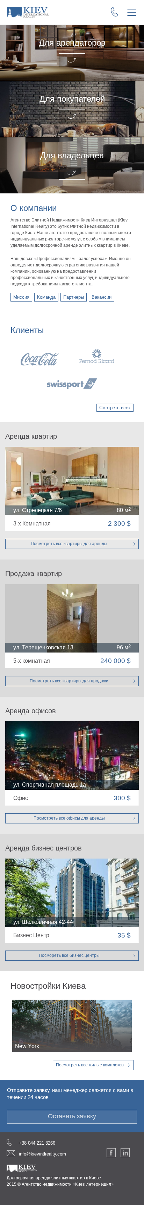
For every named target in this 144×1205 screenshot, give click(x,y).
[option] (72, 369)
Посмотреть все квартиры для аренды (69, 543)
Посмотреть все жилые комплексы (90, 1064)
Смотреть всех (115, 407)
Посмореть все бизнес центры (69, 955)
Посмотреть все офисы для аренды (69, 818)
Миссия (21, 297)
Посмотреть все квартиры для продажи (69, 680)
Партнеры (73, 297)
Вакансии (101, 297)
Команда (46, 297)
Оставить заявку (72, 1116)
